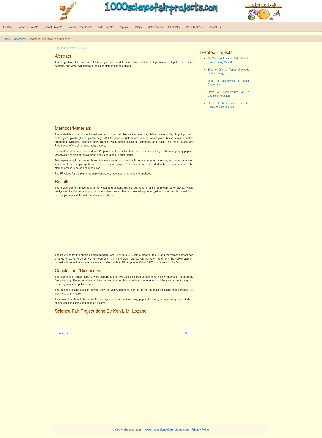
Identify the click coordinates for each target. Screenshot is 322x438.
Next (187, 333)
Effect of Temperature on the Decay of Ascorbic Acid (228, 105)
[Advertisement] (124, 95)
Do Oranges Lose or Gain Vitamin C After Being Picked (228, 60)
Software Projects (28, 27)
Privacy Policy (200, 429)
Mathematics (155, 27)
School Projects (53, 27)
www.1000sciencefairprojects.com (166, 429)
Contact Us (214, 27)
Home (7, 26)
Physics (123, 27)
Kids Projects (105, 27)
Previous (63, 333)
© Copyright (120, 429)
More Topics (193, 27)
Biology (137, 27)
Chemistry (174, 27)
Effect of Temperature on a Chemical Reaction (228, 93)
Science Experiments (80, 27)
